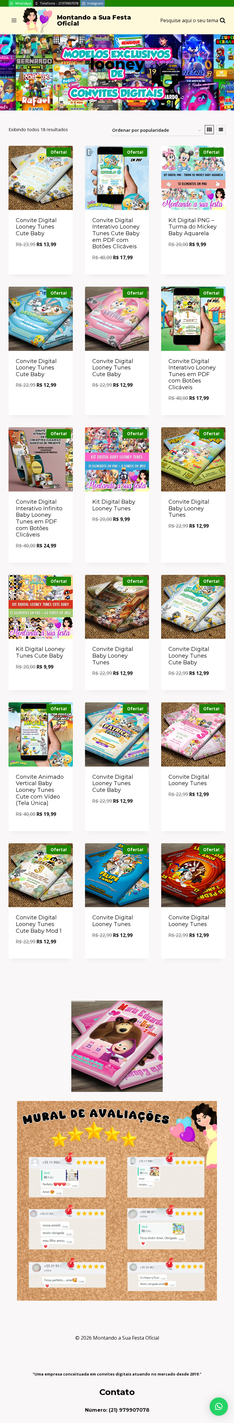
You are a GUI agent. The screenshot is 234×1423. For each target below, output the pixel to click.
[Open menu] (14, 20)
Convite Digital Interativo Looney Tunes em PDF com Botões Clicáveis (192, 374)
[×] (219, 1406)
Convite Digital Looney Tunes (188, 780)
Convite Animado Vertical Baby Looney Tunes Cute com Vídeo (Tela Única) (40, 790)
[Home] (107, 82)
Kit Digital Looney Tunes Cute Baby (40, 652)
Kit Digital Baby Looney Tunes (113, 505)
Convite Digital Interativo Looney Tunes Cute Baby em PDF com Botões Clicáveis (116, 233)
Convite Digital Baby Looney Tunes (188, 508)
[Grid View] (209, 129)
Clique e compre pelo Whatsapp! (40, 261)
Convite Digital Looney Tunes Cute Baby (36, 227)
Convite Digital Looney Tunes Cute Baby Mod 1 (39, 924)
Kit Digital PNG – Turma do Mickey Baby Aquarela (192, 227)
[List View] (220, 129)
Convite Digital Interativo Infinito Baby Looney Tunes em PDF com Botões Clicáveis (39, 518)
